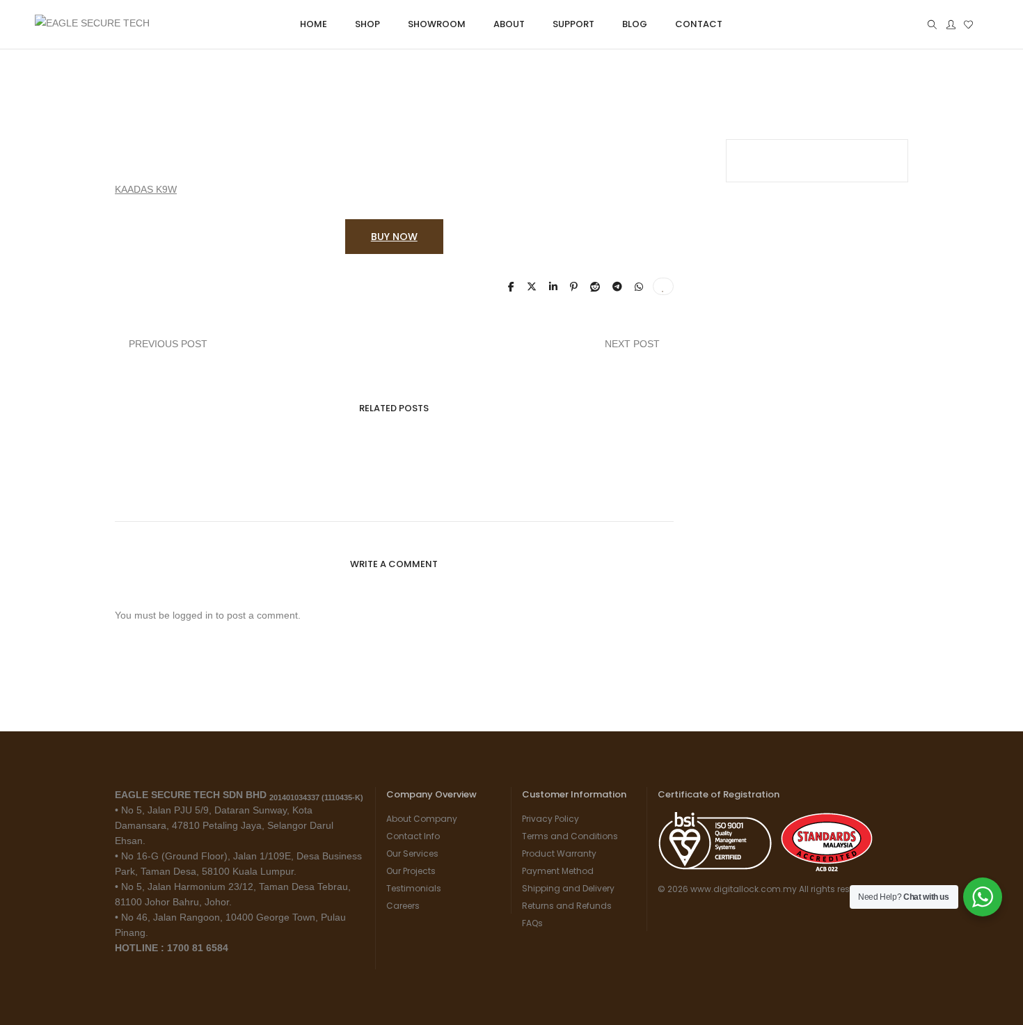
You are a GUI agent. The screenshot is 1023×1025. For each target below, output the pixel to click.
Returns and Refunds (567, 906)
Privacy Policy (550, 819)
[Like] (663, 286)
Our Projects (411, 871)
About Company (421, 819)
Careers (403, 906)
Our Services (412, 853)
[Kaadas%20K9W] (511, 286)
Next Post (632, 343)
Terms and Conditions (570, 836)
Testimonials (413, 888)
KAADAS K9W (146, 189)
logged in (193, 615)
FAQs (532, 923)
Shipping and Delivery (568, 888)
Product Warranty (559, 853)
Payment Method (558, 871)
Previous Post (168, 343)
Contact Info (413, 836)
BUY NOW (394, 237)
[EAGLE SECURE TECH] (92, 25)
